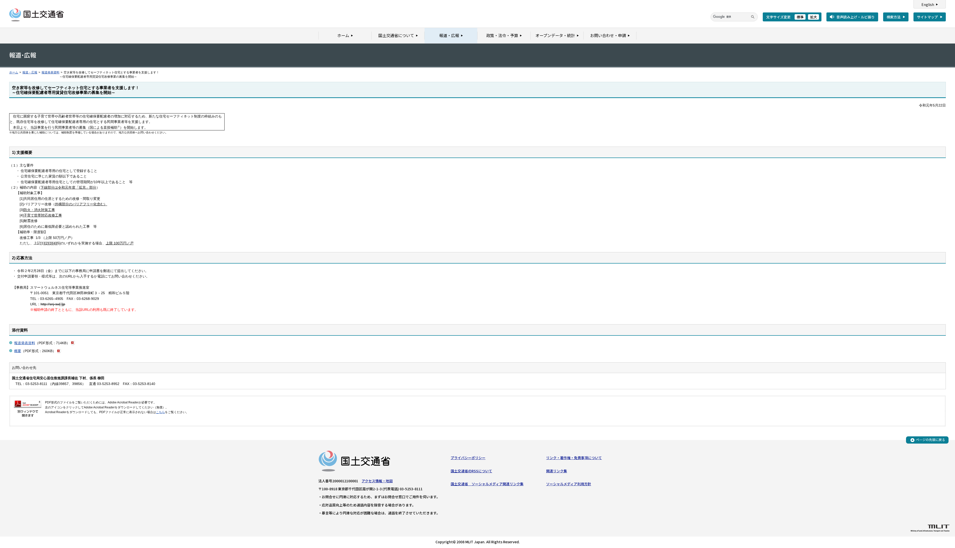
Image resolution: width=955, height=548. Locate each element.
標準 (800, 16)
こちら (160, 412)
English (927, 4)
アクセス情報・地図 (377, 480)
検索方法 (894, 16)
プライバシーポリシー (468, 457)
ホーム (13, 72)
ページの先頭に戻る (930, 440)
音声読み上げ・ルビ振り (855, 16)
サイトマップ (927, 16)
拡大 (813, 16)
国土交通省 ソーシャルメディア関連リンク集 (487, 483)
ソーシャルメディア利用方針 (568, 483)
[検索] (753, 17)
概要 (17, 351)
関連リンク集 (556, 470)
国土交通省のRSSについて (471, 470)
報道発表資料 (50, 72)
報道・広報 (29, 72)
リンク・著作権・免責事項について (574, 457)
